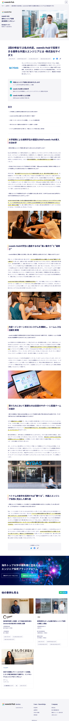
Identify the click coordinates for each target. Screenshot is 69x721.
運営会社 (53, 707)
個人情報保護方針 (55, 710)
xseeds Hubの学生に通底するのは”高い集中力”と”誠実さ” (22, 116)
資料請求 (35, 715)
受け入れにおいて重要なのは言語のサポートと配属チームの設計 (24, 124)
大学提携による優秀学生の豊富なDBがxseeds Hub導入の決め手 (23, 111)
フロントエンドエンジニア (45, 58)
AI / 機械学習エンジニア (8, 685)
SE (16, 685)
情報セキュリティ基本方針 (57, 712)
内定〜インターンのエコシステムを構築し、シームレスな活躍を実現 (24, 120)
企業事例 (7, 6)
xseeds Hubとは (19, 707)
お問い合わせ (54, 715)
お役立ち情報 (36, 712)
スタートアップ (12, 58)
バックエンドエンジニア (33, 58)
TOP (3, 6)
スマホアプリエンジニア (21, 58)
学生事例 (35, 707)
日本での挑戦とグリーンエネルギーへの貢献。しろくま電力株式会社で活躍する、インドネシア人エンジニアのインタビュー (17, 674)
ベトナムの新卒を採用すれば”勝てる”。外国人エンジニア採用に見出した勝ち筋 (27, 128)
